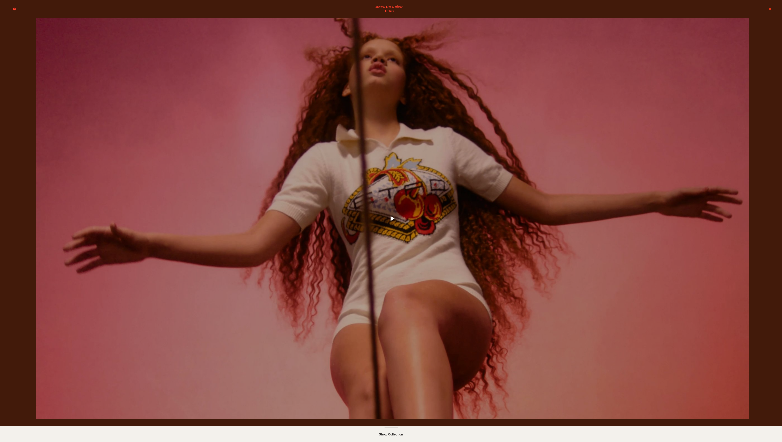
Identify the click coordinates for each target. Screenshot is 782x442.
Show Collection (391, 434)
